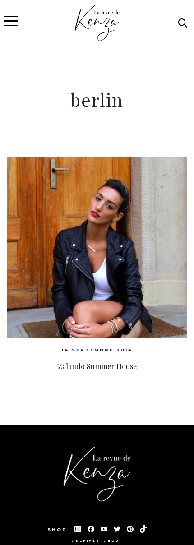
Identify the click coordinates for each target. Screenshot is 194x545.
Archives (86, 541)
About (113, 541)
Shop (58, 529)
